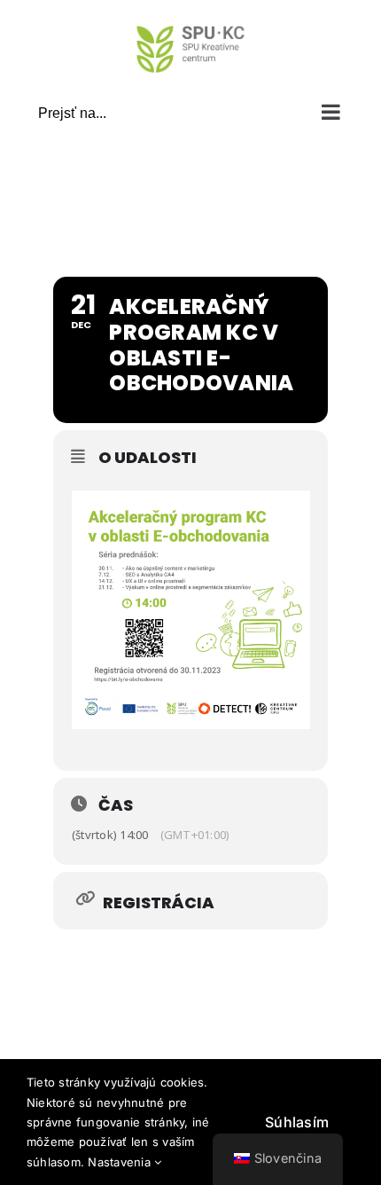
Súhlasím (297, 1122)
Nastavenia (121, 1162)
